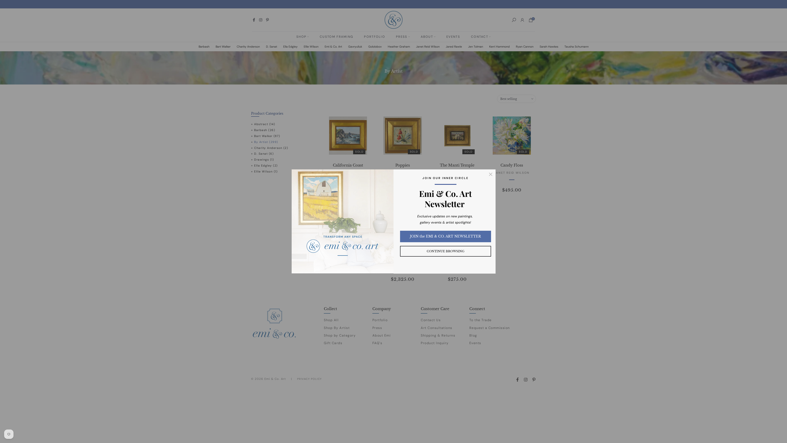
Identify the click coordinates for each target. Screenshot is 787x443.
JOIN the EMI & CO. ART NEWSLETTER (445, 236)
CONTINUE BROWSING (445, 251)
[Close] (491, 174)
